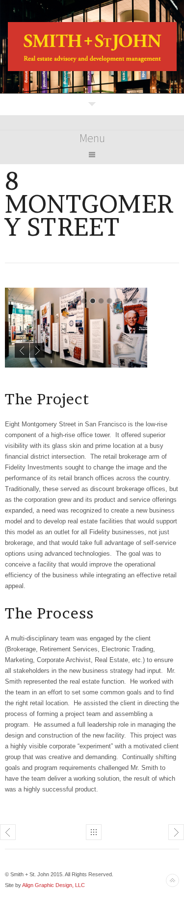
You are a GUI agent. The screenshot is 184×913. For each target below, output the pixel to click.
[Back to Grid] (94, 832)
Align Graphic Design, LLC (53, 885)
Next (37, 350)
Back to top (172, 880)
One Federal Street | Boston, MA (176, 832)
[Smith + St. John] (92, 69)
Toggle (92, 104)
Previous (22, 350)
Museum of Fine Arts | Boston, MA (8, 832)
